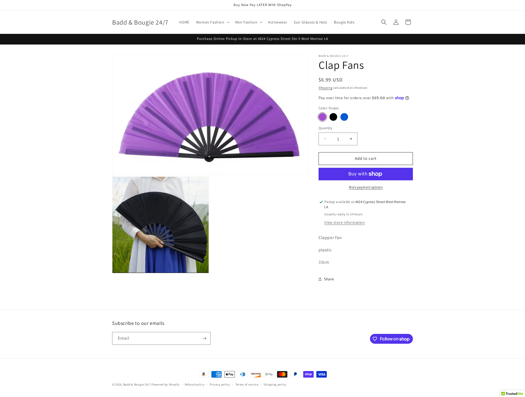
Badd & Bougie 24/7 (137, 384)
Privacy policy (220, 384)
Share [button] (329, 279)
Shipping (325, 88)
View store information (344, 222)
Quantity (325, 128)
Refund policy (194, 384)
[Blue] (344, 117)
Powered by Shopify (165, 384)
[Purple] (322, 117)
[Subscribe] (204, 338)
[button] (212, 22)
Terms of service (246, 384)
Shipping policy (275, 384)
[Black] (333, 117)
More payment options (366, 187)
